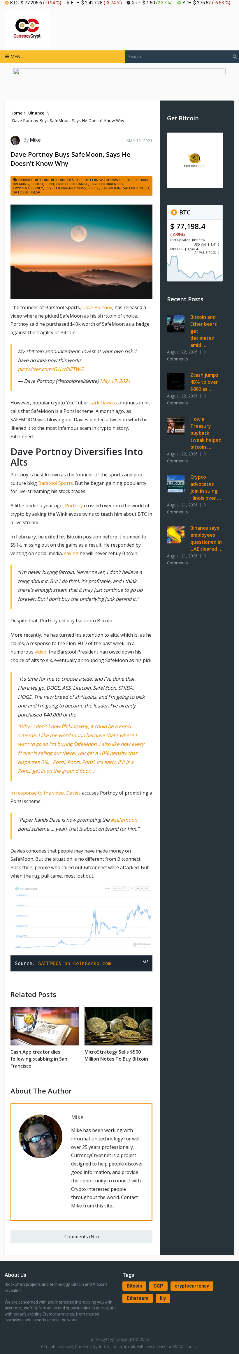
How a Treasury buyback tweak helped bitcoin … (206, 433)
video (40, 652)
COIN (49, 184)
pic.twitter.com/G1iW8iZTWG (50, 369)
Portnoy (74, 505)
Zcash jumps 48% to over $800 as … (204, 382)
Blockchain (137, 179)
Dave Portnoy (97, 307)
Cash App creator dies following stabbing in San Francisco (38, 1059)
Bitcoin (134, 1286)
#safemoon (124, 819)
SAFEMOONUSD (136, 188)
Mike (35, 140)
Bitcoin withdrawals (104, 179)
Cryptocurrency (28, 188)
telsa (35, 192)
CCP (158, 1286)
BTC (184, 212)
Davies (74, 793)
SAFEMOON (111, 188)
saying (72, 553)
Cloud (37, 184)
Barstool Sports (55, 483)
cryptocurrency (192, 1286)
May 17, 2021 (115, 381)
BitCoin (42, 179)
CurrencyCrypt (102, 1339)
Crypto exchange (72, 184)
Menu (17, 56)
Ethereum (137, 1298)
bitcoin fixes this (66, 179)
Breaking (21, 184)
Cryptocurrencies (106, 184)
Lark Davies (102, 402)
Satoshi (20, 192)
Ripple (94, 188)
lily (163, 1298)
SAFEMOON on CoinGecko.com (74, 963)
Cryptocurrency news (65, 188)
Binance (25, 179)
